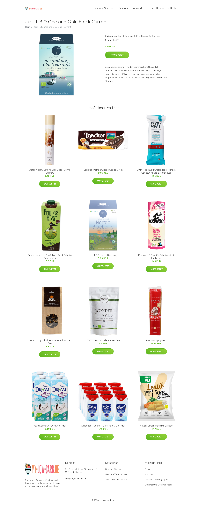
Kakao (144, 36)
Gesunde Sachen (103, 8)
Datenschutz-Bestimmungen (159, 484)
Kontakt (149, 474)
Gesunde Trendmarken (132, 8)
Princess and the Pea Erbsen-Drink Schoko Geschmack (50, 257)
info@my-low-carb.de (75, 478)
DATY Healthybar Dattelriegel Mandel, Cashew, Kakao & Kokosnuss (156, 171)
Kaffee (152, 36)
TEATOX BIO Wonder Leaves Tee (103, 340)
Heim (27, 27)
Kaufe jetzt (117, 55)
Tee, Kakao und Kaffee (164, 8)
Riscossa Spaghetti (156, 340)
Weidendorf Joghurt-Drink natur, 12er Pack (103, 425)
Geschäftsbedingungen (156, 479)
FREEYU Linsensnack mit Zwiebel (156, 425)
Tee (158, 36)
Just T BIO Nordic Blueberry (103, 255)
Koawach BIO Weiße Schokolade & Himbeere (156, 257)
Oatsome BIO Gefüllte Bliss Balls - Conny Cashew (49, 171)
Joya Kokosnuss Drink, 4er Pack (49, 425)
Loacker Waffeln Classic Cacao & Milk (103, 169)
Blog (147, 469)
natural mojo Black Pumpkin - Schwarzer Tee (50, 342)
